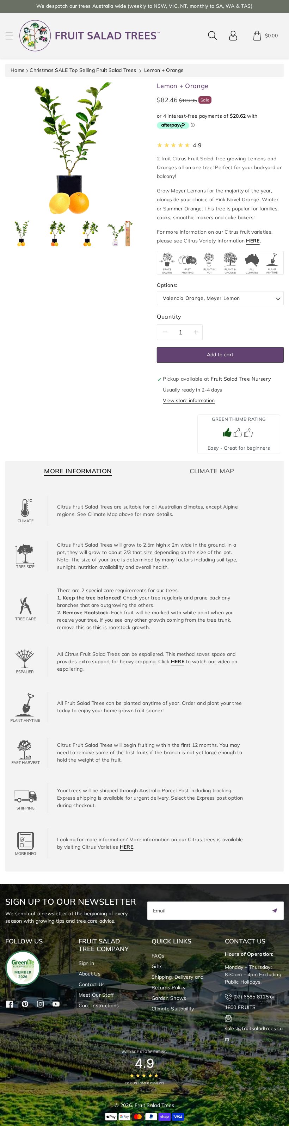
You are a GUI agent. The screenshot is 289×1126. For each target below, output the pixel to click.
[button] (12, 35)
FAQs (158, 956)
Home (18, 70)
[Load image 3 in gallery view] (87, 233)
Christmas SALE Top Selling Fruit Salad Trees (83, 70)
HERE (252, 241)
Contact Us (92, 984)
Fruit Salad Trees (154, 1105)
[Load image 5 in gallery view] (120, 233)
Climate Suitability (173, 1008)
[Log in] (233, 35)
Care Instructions (99, 1005)
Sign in (86, 963)
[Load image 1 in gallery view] (21, 233)
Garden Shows (169, 998)
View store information (189, 400)
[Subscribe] (274, 910)
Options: (167, 285)
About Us (89, 974)
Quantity (169, 316)
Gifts (157, 966)
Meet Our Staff (96, 995)
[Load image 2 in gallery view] (54, 233)
